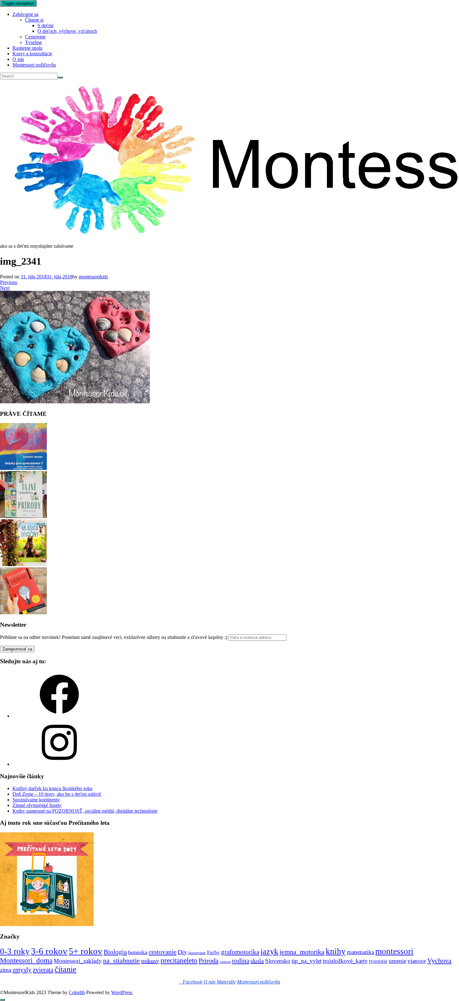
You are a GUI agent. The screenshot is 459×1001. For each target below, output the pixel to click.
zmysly (22, 969)
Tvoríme (33, 42)
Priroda (209, 960)
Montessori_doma (26, 960)
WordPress (121, 992)
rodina (240, 960)
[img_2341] (75, 401)
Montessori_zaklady (78, 961)
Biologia (115, 951)
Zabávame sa (25, 14)
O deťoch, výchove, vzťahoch (67, 31)
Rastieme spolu (27, 48)
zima (5, 970)
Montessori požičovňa (34, 64)
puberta (225, 962)
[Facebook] (59, 716)
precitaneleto (178, 960)
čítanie (65, 969)
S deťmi (45, 25)
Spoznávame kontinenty (36, 799)
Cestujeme (35, 36)
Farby (213, 952)
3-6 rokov (49, 951)
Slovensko (277, 961)
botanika (137, 952)
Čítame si (34, 19)
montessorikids (93, 276)
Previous (8, 282)
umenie (397, 961)
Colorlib (77, 992)
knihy (336, 951)
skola (257, 960)
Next (5, 288)
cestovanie (162, 952)
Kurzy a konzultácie (32, 53)
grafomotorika (240, 952)
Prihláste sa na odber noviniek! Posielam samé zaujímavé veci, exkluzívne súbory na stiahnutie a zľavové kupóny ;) (113, 637)
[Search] (60, 77)
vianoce (416, 961)
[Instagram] (59, 764)
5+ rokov (85, 951)
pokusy (150, 960)
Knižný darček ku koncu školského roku (52, 788)
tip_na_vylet (307, 961)
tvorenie (378, 961)
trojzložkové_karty (345, 961)
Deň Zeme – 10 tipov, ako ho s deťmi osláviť (56, 794)
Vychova (439, 960)
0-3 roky (15, 951)
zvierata (43, 969)
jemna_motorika (301, 952)
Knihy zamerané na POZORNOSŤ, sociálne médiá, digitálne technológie (84, 811)
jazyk (269, 951)
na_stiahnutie (121, 960)
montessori (394, 951)
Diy (182, 952)
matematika (360, 952)
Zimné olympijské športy (37, 805)
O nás (18, 59)
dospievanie (197, 953)
